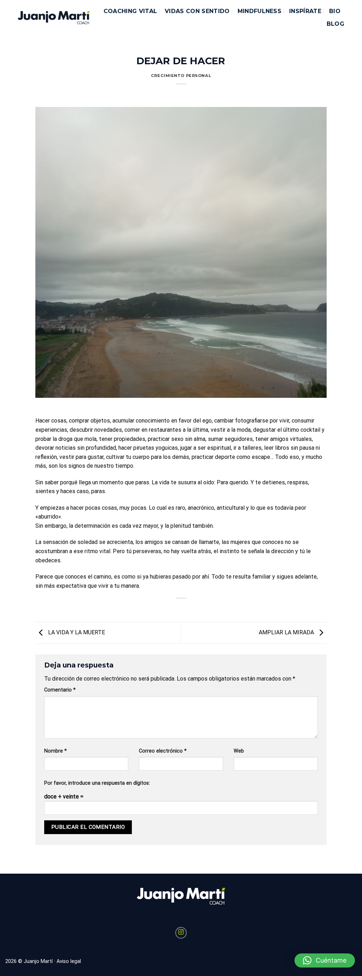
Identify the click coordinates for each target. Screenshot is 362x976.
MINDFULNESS (260, 11)
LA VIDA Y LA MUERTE (76, 632)
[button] (324, 960)
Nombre (55, 751)
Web (239, 751)
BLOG (335, 23)
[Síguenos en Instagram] (181, 933)
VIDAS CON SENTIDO (197, 11)
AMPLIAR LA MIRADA (287, 632)
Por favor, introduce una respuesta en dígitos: (97, 783)
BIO (334, 11)
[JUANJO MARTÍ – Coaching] (54, 18)
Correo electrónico (163, 751)
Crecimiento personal (181, 75)
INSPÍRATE (305, 11)
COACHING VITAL (130, 11)
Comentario (60, 690)
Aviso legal (69, 961)
